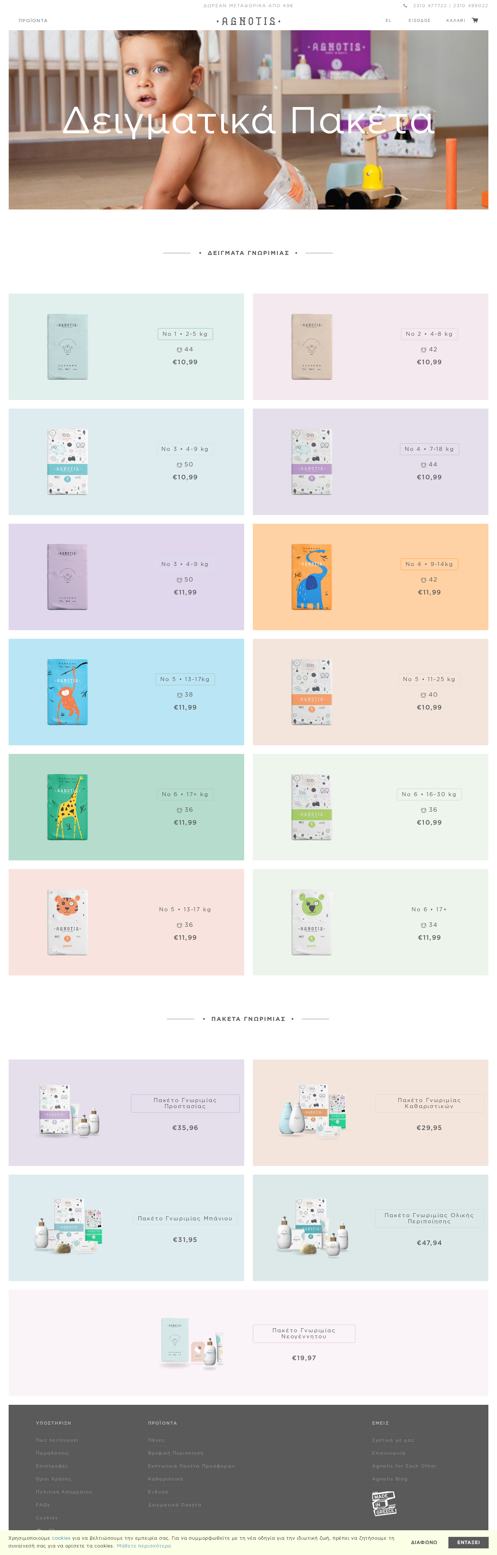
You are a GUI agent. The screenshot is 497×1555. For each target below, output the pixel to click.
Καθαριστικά (166, 1479)
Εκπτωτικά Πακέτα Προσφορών (192, 1466)
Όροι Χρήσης (54, 1479)
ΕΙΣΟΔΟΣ (420, 20)
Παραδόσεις (53, 1453)
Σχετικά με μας (393, 1440)
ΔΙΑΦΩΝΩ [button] (424, 1542)
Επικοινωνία (389, 1453)
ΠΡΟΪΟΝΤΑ (33, 20)
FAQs (43, 1505)
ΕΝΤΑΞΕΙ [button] (468, 1542)
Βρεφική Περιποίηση (176, 1453)
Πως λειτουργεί (57, 1440)
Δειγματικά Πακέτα (175, 1505)
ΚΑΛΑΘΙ (456, 20)
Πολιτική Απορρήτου (64, 1492)
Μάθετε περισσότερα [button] (144, 1546)
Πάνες (156, 1440)
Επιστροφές (52, 1466)
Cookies (47, 1517)
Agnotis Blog (390, 1479)
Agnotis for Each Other (404, 1466)
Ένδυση (158, 1492)
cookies (61, 1538)
